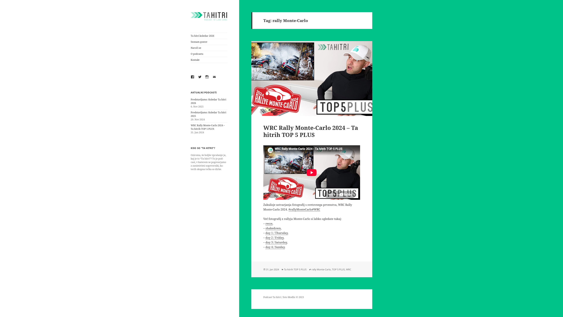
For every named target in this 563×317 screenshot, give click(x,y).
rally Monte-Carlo (321, 269)
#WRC (316, 209)
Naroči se (196, 47)
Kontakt (195, 59)
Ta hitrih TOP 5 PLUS (295, 269)
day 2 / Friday (275, 238)
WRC (348, 269)
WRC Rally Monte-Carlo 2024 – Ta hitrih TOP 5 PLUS (310, 131)
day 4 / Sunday (275, 247)
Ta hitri (277, 297)
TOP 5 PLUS (338, 269)
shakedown (273, 228)
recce (269, 223)
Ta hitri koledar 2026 (202, 35)
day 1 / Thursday (277, 233)
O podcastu (197, 53)
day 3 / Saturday (276, 242)
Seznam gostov (199, 41)
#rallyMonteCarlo (300, 209)
